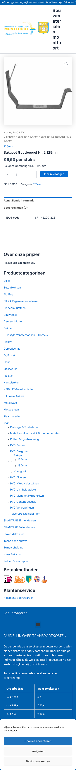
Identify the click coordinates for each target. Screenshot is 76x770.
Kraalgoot (20, 471)
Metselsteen (11, 409)
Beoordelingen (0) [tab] (16, 207)
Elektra (8, 342)
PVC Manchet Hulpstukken (27, 495)
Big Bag (8, 294)
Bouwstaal (10, 314)
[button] (66, 63)
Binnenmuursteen (15, 308)
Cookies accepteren (38, 741)
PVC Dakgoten (19, 451)
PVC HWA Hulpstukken (24, 483)
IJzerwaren (11, 369)
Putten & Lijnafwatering (24, 439)
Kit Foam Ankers (14, 396)
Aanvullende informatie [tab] (19, 200)
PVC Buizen (17, 445)
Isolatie (8, 375)
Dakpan (8, 328)
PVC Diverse (18, 477)
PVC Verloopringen (22, 507)
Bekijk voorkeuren (38, 761)
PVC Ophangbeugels (23, 501)
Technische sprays (15, 541)
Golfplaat (9, 355)
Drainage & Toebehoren (24, 427)
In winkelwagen (54, 174)
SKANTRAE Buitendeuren (19, 527)
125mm (22, 459)
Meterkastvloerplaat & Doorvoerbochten (35, 433)
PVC (6, 423)
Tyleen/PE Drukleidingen (25, 513)
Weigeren (38, 751)
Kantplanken (12, 382)
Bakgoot (19, 455)
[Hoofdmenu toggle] (68, 29)
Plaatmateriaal (12, 416)
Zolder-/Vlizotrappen (17, 561)
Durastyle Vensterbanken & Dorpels (26, 335)
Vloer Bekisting (13, 554)
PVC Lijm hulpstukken (23, 489)
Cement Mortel (13, 321)
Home (7, 132)
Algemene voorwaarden (19, 597)
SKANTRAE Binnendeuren (20, 520)
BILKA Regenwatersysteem (21, 301)
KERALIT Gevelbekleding (19, 389)
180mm (22, 465)
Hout (7, 362)
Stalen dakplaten (14, 534)
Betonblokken (12, 287)
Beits (7, 280)
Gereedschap (12, 348)
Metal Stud (10, 402)
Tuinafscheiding (13, 547)
